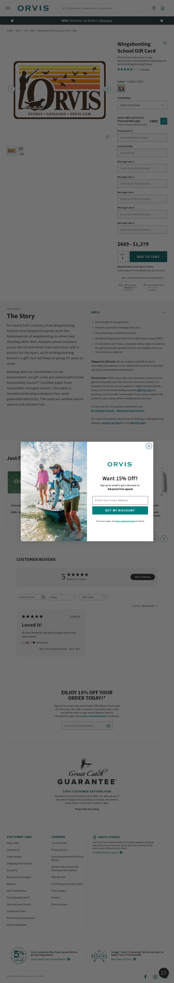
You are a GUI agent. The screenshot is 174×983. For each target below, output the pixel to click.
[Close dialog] (149, 446)
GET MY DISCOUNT (120, 510)
